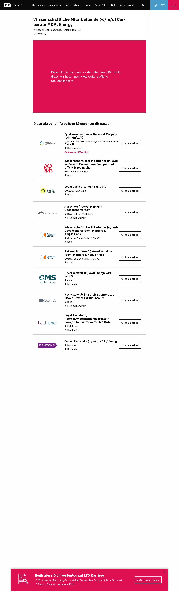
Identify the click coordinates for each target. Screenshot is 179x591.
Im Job (87, 5)
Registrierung (127, 5)
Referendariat (73, 5)
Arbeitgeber (101, 5)
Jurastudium (55, 5)
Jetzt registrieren (148, 580)
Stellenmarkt (39, 5)
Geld (113, 5)
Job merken (132, 143)
